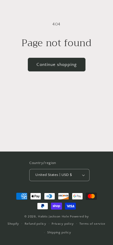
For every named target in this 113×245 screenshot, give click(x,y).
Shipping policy (59, 232)
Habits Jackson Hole (53, 216)
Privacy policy (63, 224)
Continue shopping (57, 64)
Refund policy (35, 224)
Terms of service (92, 224)
